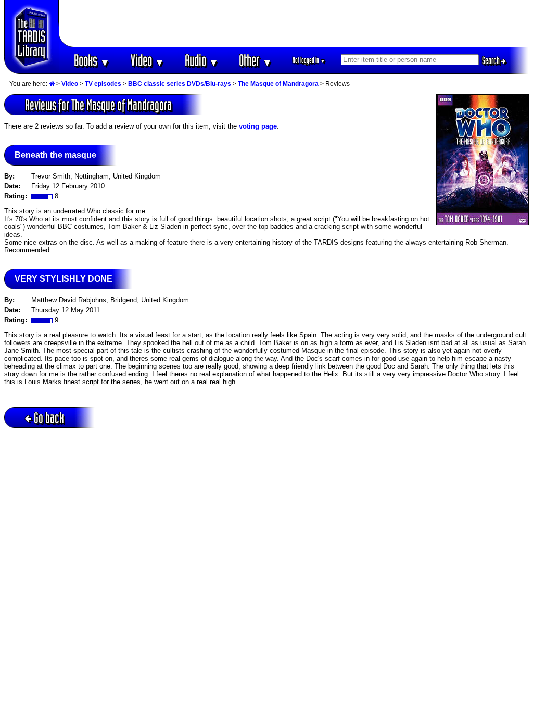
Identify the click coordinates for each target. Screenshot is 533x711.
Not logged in (309, 60)
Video (147, 60)
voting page (258, 126)
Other (255, 60)
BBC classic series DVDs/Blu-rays (179, 83)
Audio (202, 60)
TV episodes (103, 83)
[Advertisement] (294, 23)
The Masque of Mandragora (278, 83)
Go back (49, 418)
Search (491, 60)
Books (92, 60)
